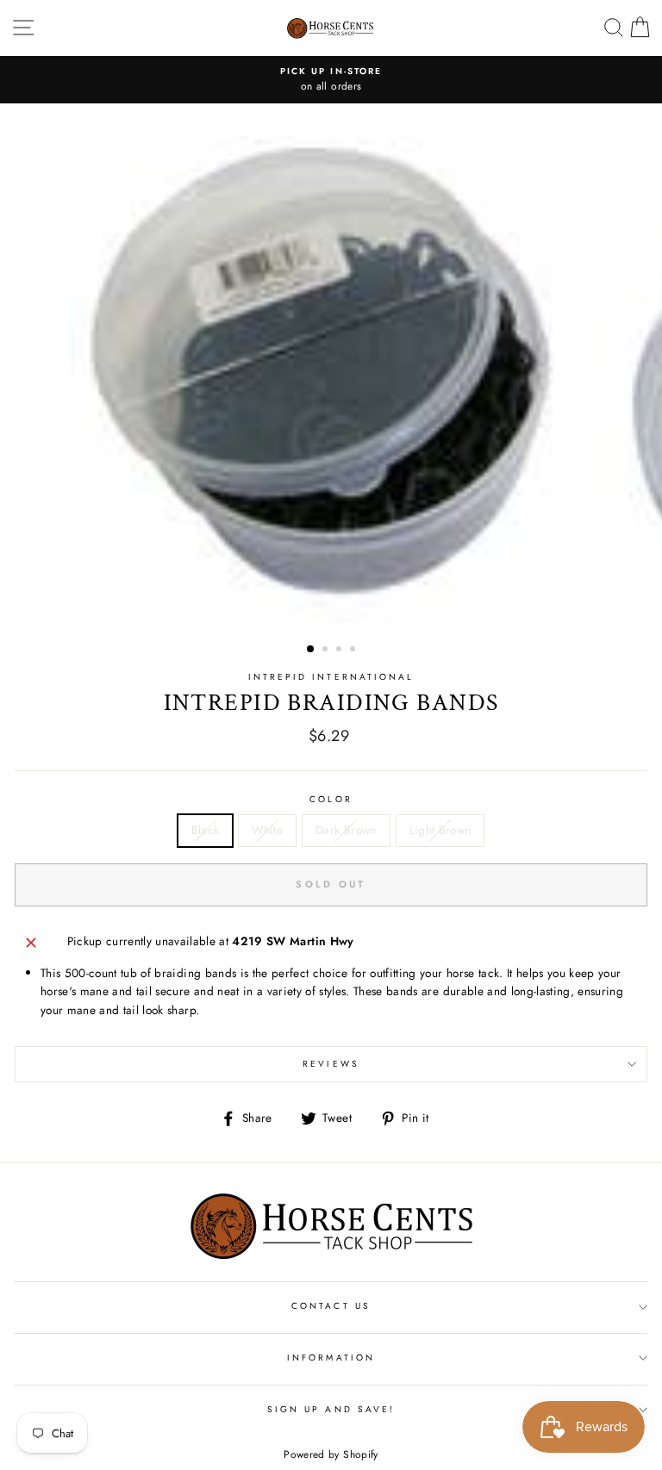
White (267, 829)
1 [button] (311, 649)
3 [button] (340, 650)
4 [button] (354, 650)
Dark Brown (345, 829)
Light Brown (440, 829)
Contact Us (331, 1305)
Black (205, 829)
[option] (331, 80)
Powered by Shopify (331, 1454)
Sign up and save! (331, 1409)
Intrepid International (331, 676)
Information (331, 1357)
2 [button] (326, 650)
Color (330, 799)
